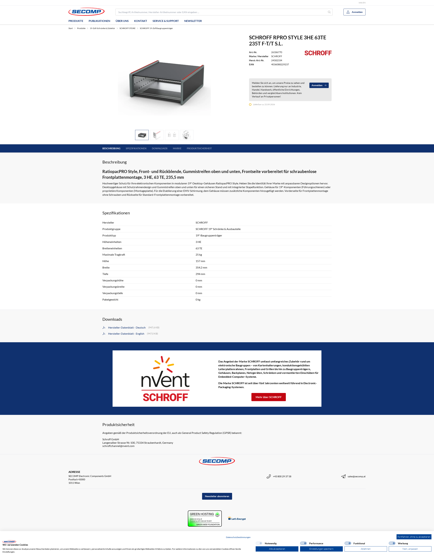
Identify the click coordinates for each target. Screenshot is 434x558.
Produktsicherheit (199, 148)
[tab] (142, 135)
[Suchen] (329, 12)
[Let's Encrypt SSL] (236, 518)
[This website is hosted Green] (205, 519)
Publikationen (99, 20)
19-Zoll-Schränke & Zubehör (102, 28)
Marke (177, 148)
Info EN (362, 2)
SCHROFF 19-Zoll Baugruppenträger (156, 28)
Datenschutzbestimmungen (238, 537)
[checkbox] (259, 543)
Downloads (159, 148)
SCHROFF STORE (127, 28)
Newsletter (193, 20)
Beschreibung (111, 148)
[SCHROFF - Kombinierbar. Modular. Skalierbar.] (165, 378)
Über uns (122, 20)
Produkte (75, 20)
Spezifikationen (136, 148)
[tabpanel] (164, 80)
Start (70, 28)
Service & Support (166, 20)
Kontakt (140, 20)
